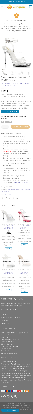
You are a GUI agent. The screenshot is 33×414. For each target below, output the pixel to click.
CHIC (6, 194)
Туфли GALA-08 (24, 332)
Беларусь (11, 303)
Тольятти (15, 378)
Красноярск (5, 382)
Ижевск (3, 368)
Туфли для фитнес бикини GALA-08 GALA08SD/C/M (8, 272)
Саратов (4, 378)
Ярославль (27, 380)
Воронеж (21, 380)
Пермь (8, 375)
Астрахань (21, 364)
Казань (9, 368)
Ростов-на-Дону (15, 375)
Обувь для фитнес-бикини (14, 189)
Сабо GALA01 (5, 351)
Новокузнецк (5, 373)
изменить (21, 1)
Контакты (4, 314)
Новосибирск (14, 373)
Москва (17, 1)
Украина (17, 303)
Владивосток (13, 380)
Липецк (21, 368)
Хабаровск (21, 366)
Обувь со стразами (7, 342)
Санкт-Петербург (12, 364)
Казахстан (4, 303)
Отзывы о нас (5, 324)
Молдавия (19, 306)
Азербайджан (11, 306)
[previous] (3, 52)
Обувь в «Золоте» (7, 344)
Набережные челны (7, 371)
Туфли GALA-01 (6, 332)
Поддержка (5, 320)
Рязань (23, 375)
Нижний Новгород (21, 371)
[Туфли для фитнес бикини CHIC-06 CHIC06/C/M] (16, 52)
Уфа (25, 378)
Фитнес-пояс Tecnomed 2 (9, 353)
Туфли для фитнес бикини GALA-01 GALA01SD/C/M (8, 227)
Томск (9, 378)
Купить (8, 248)
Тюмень (20, 378)
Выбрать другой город (8, 362)
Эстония (4, 306)
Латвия (23, 303)
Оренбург (27, 373)
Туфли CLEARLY (6, 337)
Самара (28, 375)
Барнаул (28, 364)
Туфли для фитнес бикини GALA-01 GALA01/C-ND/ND (25, 272)
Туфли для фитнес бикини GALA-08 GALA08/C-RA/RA (25, 227)
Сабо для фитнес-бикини (9, 346)
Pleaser (10, 194)
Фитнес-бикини (6, 348)
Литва (28, 303)
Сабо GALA (14, 332)
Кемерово (15, 368)
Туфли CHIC (5, 335)
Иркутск (28, 366)
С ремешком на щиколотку (10, 339)
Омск (21, 373)
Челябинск (5, 366)
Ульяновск (4, 380)
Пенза (3, 375)
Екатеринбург (13, 366)
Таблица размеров (10, 111)
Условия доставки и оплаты (10, 317)
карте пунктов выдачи (21, 182)
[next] (29, 52)
